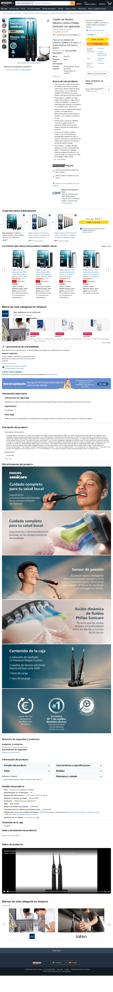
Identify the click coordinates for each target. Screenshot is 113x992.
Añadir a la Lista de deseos (97, 73)
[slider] (52, 891)
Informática (82, 9)
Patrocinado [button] (105, 342)
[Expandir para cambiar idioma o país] (65, 963)
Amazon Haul (14, 9)
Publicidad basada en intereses (80, 969)
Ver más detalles (60, 159)
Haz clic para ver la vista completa (29, 63)
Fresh (23, 9)
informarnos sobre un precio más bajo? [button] (25, 779)
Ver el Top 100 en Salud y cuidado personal (83, 812)
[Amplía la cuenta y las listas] (96, 4)
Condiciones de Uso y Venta (33, 969)
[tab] (54, 597)
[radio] (4, 20)
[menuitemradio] (105, 891)
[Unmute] (109, 891)
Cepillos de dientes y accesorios (11, 13)
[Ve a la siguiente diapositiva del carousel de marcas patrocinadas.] (109, 924)
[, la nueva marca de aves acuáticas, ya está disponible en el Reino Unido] (5, 313)
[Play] (4, 891)
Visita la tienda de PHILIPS (62, 29)
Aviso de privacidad (49, 969)
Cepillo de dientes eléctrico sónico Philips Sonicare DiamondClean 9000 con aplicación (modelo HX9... (39, 853)
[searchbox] (52, 3)
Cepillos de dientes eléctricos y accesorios (35, 13)
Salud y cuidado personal (97, 9)
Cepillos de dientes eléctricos (59, 13)
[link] (40, 222)
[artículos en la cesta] (109, 3)
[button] (4, 9)
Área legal (60, 969)
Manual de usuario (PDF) (11, 752)
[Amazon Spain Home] (37, 963)
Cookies (67, 969)
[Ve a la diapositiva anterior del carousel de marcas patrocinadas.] (4, 924)
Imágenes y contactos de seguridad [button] (14, 747)
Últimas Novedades (49, 9)
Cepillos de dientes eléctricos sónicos (80, 13)
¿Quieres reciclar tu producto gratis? (19, 70)
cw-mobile (101, 48)
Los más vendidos (33, 9)
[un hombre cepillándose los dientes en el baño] (24, 329)
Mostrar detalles (87, 232)
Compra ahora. (67, 203)
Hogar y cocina (70, 9)
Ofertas (60, 9)
